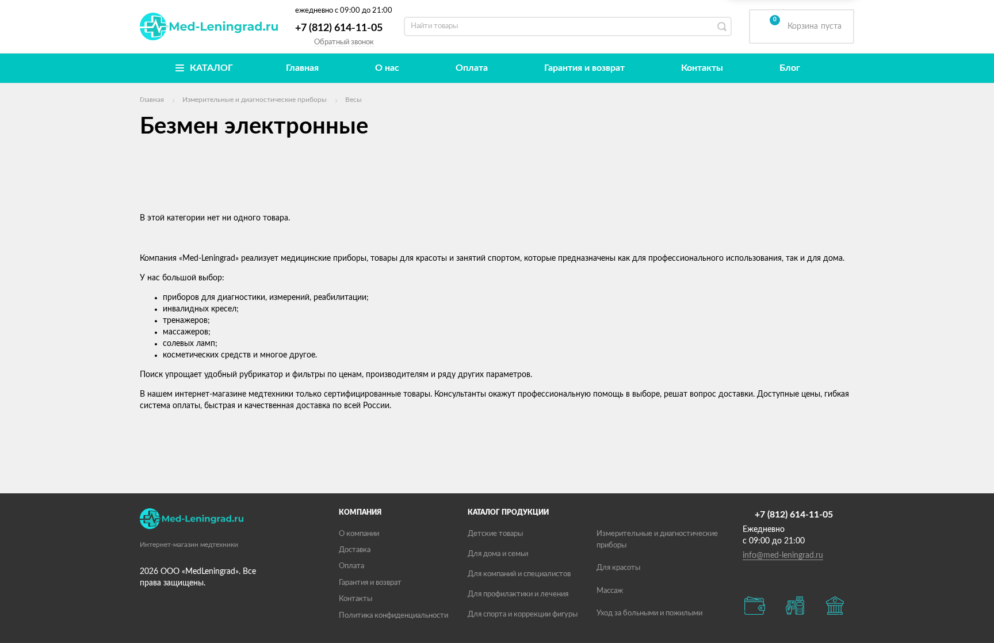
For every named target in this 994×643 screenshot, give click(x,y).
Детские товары (495, 534)
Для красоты (618, 568)
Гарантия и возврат (584, 68)
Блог (789, 68)
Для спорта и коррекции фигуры (523, 614)
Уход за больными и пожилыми (649, 613)
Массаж (610, 591)
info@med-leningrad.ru (783, 555)
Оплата (472, 68)
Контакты (702, 68)
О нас (387, 68)
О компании (359, 534)
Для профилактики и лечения (518, 594)
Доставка (354, 550)
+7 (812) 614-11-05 (339, 28)
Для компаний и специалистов (519, 574)
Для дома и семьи (498, 554)
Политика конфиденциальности (393, 615)
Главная (302, 68)
